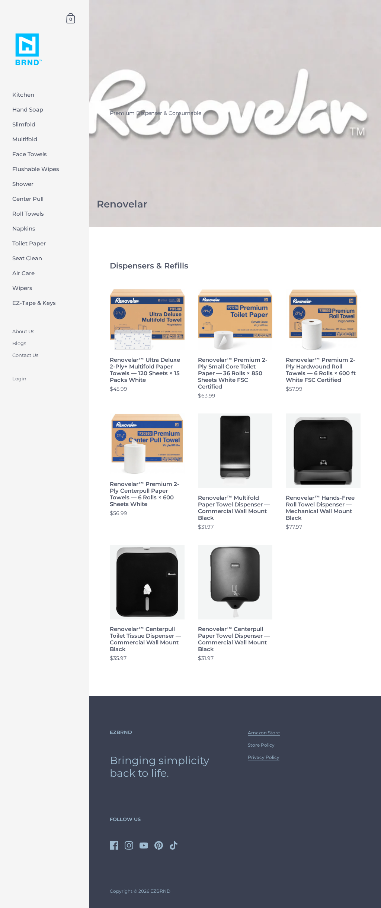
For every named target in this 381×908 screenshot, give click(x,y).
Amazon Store (264, 732)
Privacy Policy (263, 757)
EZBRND (160, 891)
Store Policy (261, 745)
